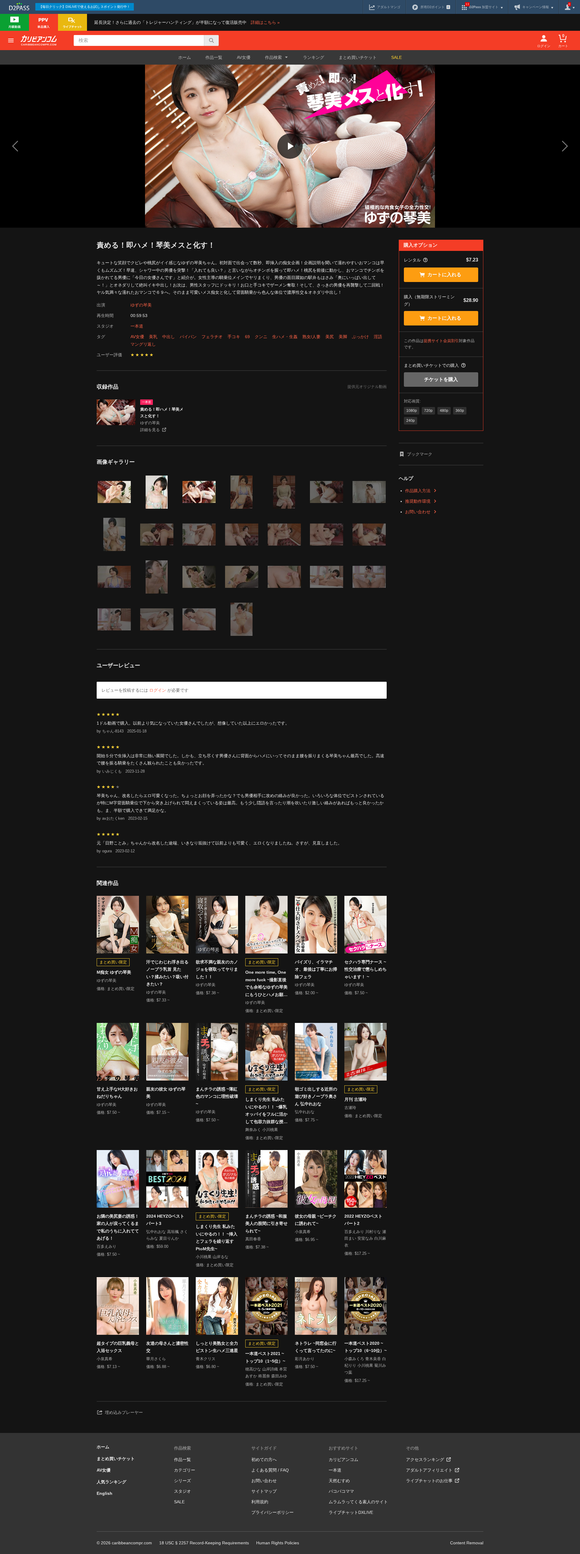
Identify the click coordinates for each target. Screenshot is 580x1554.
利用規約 (259, 1501)
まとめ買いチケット (358, 57)
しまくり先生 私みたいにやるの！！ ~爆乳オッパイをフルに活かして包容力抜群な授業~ (266, 1111)
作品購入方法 (417, 490)
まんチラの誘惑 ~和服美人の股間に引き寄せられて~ (266, 1223)
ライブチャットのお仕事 (429, 1480)
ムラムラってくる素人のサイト (358, 1501)
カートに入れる (444, 274)
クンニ (261, 336)
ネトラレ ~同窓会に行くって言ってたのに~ (316, 1347)
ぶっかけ (360, 336)
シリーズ (182, 1480)
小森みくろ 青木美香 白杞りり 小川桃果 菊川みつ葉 (365, 1366)
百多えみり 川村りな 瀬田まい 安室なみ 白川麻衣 (365, 1238)
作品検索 (182, 1448)
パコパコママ (341, 1491)
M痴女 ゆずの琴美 (114, 972)
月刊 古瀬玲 (355, 1099)
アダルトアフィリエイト (429, 1470)
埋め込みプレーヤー (124, 1412)
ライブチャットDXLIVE (351, 1512)
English (104, 1493)
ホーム (184, 57)
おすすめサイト (343, 1448)
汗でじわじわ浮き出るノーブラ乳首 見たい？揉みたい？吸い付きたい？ (167, 973)
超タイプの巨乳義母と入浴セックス (118, 1347)
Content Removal (466, 1542)
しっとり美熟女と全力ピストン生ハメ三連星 (217, 1347)
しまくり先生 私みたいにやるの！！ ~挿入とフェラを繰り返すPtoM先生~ (216, 1237)
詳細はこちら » (265, 22)
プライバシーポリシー (272, 1512)
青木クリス (205, 1359)
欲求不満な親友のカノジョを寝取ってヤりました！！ (217, 969)
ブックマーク (419, 454)
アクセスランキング (425, 1459)
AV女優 (243, 57)
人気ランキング (111, 1481)
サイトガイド (264, 1448)
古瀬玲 (350, 1107)
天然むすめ (339, 1480)
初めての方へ (264, 1459)
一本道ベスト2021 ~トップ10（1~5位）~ (265, 1357)
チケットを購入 (441, 379)
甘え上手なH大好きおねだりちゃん (117, 1093)
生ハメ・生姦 (285, 336)
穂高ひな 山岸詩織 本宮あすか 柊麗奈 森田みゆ (266, 1372)
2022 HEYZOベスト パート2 (363, 1220)
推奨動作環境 (417, 501)
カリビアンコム (343, 1459)
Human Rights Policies (277, 1542)
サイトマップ (264, 1491)
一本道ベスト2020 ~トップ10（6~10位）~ (365, 1347)
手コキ (233, 336)
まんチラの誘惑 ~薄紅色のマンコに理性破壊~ (217, 1096)
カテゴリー (184, 1470)
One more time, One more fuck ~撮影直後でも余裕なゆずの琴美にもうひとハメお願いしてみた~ (266, 984)
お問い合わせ (417, 511)
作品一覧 (213, 57)
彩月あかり (304, 1359)
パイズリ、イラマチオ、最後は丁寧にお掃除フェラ (316, 969)
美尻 (329, 336)
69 (247, 336)
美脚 (343, 336)
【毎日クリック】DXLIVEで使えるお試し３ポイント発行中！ (84, 6)
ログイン (157, 690)
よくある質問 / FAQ (270, 1470)
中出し (168, 336)
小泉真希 (303, 1231)
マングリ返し (143, 344)
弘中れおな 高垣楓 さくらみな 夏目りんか (167, 1235)
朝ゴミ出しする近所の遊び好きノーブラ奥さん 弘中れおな (316, 1096)
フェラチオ (212, 336)
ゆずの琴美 (141, 305)
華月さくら (156, 1359)
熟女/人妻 (311, 336)
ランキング (313, 57)
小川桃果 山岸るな (212, 1256)
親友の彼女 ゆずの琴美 (165, 1093)
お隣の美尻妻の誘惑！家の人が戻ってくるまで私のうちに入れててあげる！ (118, 1227)
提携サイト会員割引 (441, 340)
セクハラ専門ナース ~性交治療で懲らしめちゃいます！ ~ (365, 969)
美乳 (153, 336)
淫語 (378, 336)
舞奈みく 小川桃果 (261, 1129)
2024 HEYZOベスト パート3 (165, 1220)
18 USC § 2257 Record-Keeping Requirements (204, 1542)
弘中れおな (304, 1112)
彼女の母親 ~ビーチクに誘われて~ (316, 1220)
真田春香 (253, 1239)
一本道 (136, 326)
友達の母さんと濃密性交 (167, 1347)
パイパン (188, 336)
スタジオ (182, 1491)
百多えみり (106, 1246)
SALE (396, 57)
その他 (412, 1448)
